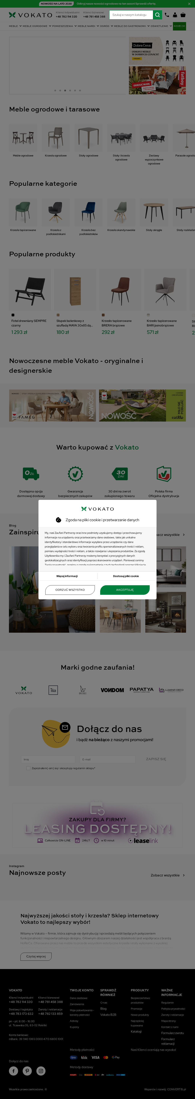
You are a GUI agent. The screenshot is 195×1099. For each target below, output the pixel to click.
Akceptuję (125, 590)
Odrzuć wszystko (70, 590)
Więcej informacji (67, 576)
